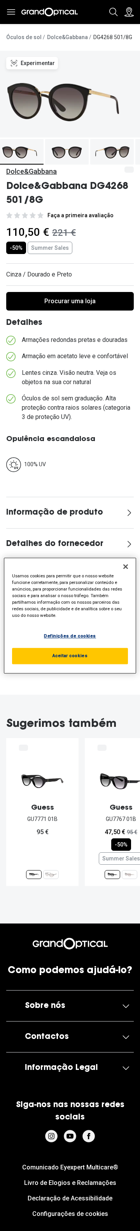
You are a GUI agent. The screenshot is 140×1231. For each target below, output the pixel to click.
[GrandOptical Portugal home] (70, 944)
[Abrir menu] (11, 12)
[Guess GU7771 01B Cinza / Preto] (34, 874)
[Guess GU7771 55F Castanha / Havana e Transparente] (51, 874)
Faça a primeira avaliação (80, 215)
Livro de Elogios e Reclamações (70, 1182)
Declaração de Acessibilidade (70, 1198)
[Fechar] (125, 566)
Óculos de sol (24, 37)
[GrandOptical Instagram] (51, 1136)
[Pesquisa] (113, 12)
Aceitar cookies (70, 655)
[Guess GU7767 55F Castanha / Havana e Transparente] (129, 874)
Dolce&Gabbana (67, 37)
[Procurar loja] (129, 12)
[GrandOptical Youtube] (70, 1136)
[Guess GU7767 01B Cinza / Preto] (112, 874)
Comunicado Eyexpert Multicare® (70, 1167)
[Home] (49, 12)
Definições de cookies (70, 636)
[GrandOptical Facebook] (88, 1136)
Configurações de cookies (70, 1213)
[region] (70, 615)
